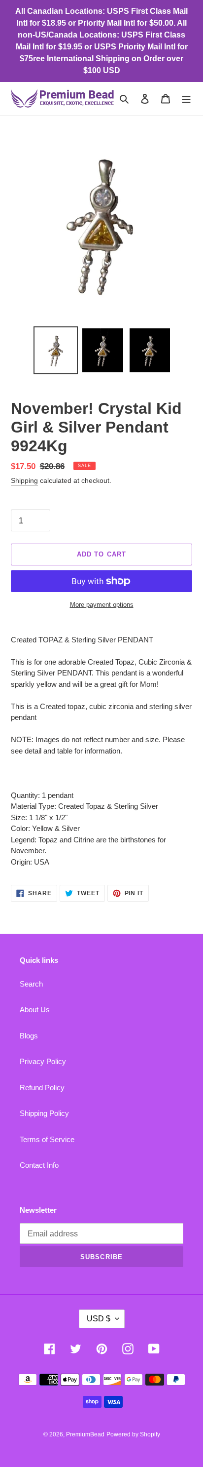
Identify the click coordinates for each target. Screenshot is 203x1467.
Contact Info (39, 1165)
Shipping (24, 480)
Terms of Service (47, 1139)
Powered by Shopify (133, 1434)
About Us (35, 1009)
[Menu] (186, 98)
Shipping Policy (44, 1113)
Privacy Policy (43, 1061)
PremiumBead (85, 1434)
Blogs (29, 1035)
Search (31, 984)
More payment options (102, 604)
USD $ (98, 1318)
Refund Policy (42, 1087)
